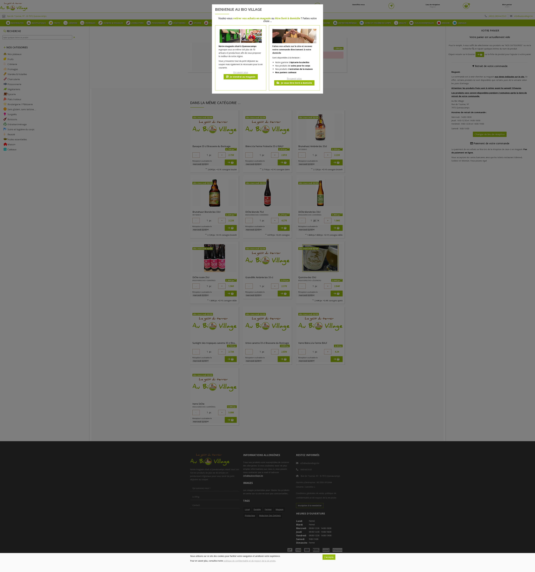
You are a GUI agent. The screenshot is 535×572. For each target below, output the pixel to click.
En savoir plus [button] (240, 72)
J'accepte (329, 557)
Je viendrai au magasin (242, 76)
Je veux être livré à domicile (296, 82)
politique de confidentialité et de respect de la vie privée (249, 560)
